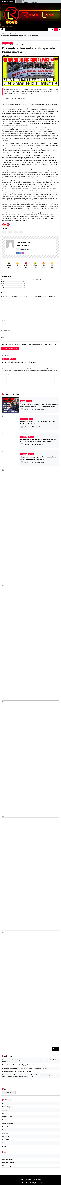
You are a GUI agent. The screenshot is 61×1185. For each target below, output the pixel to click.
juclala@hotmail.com (25, 249)
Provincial (12, 358)
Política (11, 42)
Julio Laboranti (22, 245)
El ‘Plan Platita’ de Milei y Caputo (11, 1071)
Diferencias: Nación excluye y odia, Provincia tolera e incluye (20, 1068)
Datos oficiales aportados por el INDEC (19, 362)
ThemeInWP (38, 1183)
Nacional (5, 42)
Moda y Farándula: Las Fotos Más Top (13, 1065)
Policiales (5, 1126)
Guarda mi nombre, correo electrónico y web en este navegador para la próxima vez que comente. (29, 344)
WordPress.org (6, 1166)
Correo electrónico (6, 330)
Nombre (3, 323)
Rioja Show (5, 1136)
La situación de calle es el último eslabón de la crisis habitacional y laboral (38, 423)
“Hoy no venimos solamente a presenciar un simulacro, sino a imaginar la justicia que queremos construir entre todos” (39, 405)
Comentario (4, 300)
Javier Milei (18, 44)
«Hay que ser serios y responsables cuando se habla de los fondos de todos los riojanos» (38, 458)
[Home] (2, 29)
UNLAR (4, 1146)
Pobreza (24, 44)
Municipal (5, 1113)
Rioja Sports (5, 1139)
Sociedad (5, 1143)
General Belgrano (7, 1106)
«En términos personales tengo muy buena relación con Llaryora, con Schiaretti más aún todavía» (38, 440)
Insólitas (4, 1110)
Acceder (4, 1156)
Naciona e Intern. (7, 1116)
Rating (3, 320)
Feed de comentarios (8, 1162)
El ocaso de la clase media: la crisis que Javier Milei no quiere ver (28, 50)
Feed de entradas (7, 1159)
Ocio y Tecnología (7, 1123)
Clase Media (11, 44)
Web (2, 337)
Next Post (5, 356)
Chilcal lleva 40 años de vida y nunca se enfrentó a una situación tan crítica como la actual (30, 1)
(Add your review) (36, 279)
